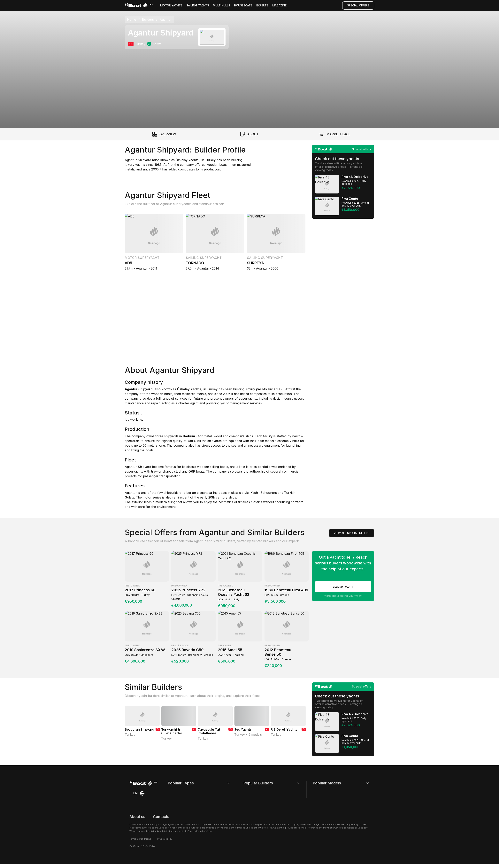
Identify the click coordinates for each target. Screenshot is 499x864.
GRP (191, 471)
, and (231, 467)
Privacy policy (164, 838)
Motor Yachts (171, 5)
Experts (262, 5)
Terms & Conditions (140, 838)
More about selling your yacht (343, 595)
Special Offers (358, 5)
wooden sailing (207, 467)
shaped (167, 471)
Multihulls (221, 5)
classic (190, 467)
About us (137, 816)
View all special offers (351, 533)
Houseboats (243, 5)
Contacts (161, 816)
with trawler (152, 471)
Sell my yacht (343, 586)
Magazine (279, 5)
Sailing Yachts (197, 5)
